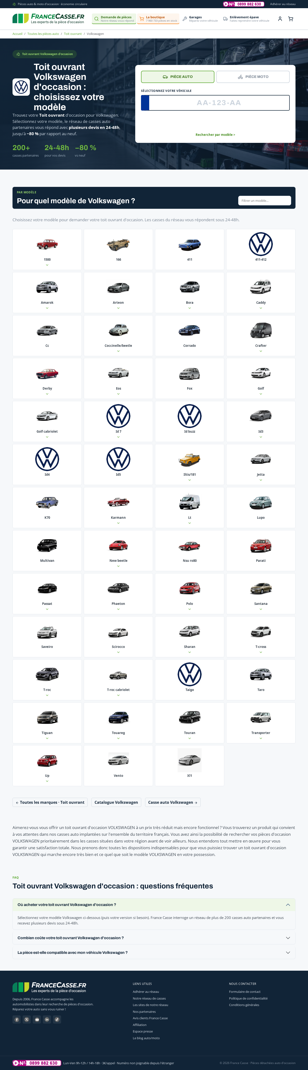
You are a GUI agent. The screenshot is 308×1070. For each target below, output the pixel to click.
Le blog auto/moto (146, 1038)
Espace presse (143, 1031)
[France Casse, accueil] (48, 18)
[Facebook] (17, 1019)
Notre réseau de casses (149, 998)
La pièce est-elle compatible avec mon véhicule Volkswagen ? (73, 952)
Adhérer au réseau (282, 4)
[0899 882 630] (37, 1063)
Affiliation (140, 1025)
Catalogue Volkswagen (116, 802)
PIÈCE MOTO (257, 77)
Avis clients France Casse (150, 1018)
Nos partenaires (144, 1011)
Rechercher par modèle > (215, 135)
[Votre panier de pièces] (290, 19)
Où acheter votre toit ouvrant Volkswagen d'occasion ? (67, 905)
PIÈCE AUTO (181, 77)
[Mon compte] (280, 19)
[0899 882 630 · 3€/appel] (243, 4)
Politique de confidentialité (248, 998)
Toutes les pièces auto (43, 34)
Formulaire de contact (245, 991)
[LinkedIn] (47, 1019)
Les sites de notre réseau (150, 1005)
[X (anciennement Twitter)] (27, 1019)
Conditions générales (244, 1005)
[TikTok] (57, 1019)
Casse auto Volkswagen (171, 802)
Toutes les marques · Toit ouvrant (51, 802)
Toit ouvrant (73, 34)
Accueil (17, 34)
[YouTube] (37, 1019)
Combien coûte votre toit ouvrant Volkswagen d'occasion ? (71, 938)
